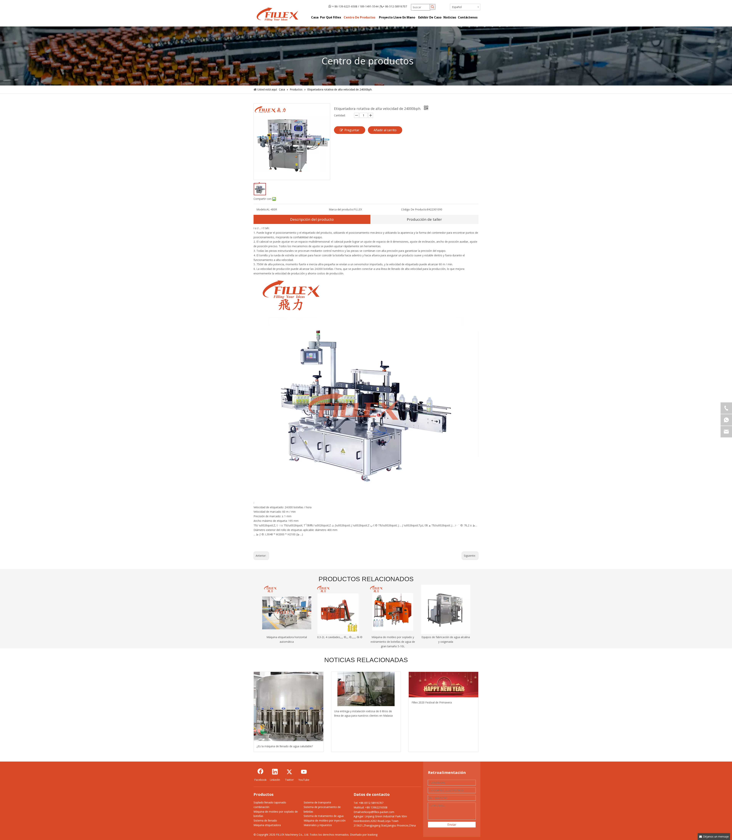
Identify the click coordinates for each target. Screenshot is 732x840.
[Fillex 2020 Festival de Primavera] (443, 685)
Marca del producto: (341, 209)
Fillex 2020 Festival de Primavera (432, 702)
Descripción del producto (312, 219)
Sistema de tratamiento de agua (324, 816)
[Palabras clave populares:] (432, 7)
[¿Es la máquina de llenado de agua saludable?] (288, 706)
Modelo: (261, 209)
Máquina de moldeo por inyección (325, 820)
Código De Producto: (414, 209)
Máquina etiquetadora (267, 825)
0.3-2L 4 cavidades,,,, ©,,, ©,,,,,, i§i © (339, 637)
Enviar (451, 824)
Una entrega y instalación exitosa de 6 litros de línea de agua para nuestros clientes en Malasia (363, 713)
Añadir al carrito (385, 130)
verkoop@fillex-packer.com (377, 812)
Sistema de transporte (317, 802)
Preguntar (351, 130)
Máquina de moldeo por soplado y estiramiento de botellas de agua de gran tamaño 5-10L (393, 641)
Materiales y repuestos (318, 825)
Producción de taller (424, 219)
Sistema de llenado (265, 820)
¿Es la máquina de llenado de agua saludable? (285, 746)
